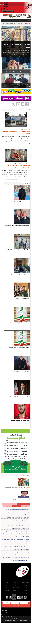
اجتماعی (26, 588)
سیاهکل (6, 582)
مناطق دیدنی (26, 593)
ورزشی (25, 585)
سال (7, 506)
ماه (16, 506)
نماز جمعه (16, 582)
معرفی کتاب (16, 590)
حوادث (25, 590)
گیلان (16, 580)
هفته (26, 506)
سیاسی (6, 580)
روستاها (6, 588)
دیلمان (6, 585)
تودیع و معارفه (16, 588)
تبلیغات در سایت (26, 582)
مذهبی (16, 585)
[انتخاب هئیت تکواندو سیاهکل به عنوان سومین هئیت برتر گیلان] (16, 80)
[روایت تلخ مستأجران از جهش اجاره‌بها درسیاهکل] (16, 65)
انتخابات (6, 590)
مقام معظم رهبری (26, 580)
